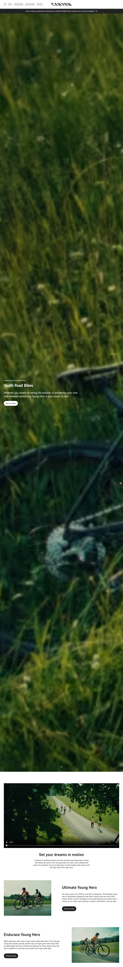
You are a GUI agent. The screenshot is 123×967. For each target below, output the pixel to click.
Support (40, 4)
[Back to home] (61, 4)
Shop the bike (69, 909)
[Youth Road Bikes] (61, 815)
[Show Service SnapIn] (120, 483)
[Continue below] (61, 767)
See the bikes (11, 403)
